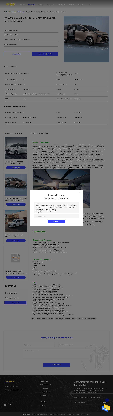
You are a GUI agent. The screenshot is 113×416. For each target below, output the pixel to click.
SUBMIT (56, 221)
